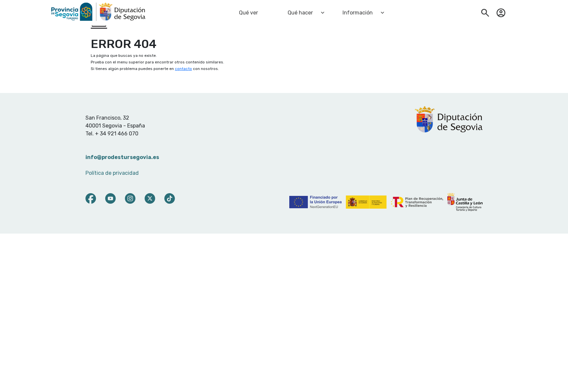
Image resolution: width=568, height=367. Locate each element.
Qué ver (248, 13)
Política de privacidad (112, 173)
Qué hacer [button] (300, 13)
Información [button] (358, 13)
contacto (183, 68)
